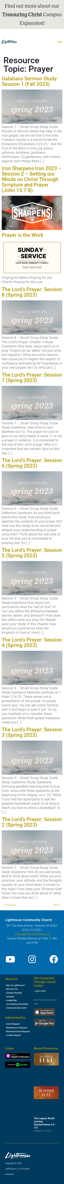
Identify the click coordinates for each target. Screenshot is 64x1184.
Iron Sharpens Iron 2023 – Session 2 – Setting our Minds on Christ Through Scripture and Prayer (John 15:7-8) (31, 179)
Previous (9, 905)
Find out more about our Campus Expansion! (32, 14)
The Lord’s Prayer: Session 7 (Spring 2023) (32, 377)
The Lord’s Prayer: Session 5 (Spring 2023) (32, 552)
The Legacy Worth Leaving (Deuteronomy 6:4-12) (44, 1123)
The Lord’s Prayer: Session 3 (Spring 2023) (32, 732)
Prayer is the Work (22, 235)
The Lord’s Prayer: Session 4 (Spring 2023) (32, 642)
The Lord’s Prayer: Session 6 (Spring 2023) (32, 463)
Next (57, 905)
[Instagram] (32, 959)
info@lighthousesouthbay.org (32, 934)
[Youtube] (10, 959)
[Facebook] (53, 959)
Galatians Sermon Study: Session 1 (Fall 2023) (30, 81)
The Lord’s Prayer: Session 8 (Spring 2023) (32, 292)
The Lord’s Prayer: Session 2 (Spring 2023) (32, 822)
